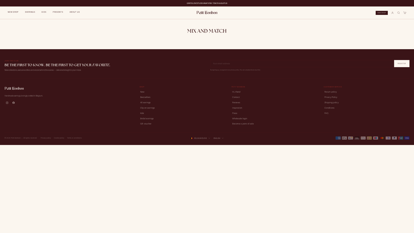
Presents (58, 12)
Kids (44, 12)
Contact (236, 97)
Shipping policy (331, 102)
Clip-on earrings (147, 108)
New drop (13, 12)
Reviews (236, 102)
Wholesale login (239, 118)
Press (234, 113)
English (216, 138)
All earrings (145, 102)
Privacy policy (46, 138)
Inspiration (237, 108)
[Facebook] (13, 102)
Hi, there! (236, 92)
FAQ (326, 113)
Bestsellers (145, 97)
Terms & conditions (74, 138)
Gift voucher (146, 123)
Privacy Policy (330, 97)
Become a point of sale (243, 123)
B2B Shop (382, 13)
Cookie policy (59, 138)
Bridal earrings (147, 118)
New (142, 92)
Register (402, 63)
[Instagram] (7, 102)
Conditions (329, 108)
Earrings (30, 12)
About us (75, 12)
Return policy (330, 92)
